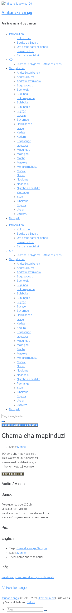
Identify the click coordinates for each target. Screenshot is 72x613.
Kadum (21, 136)
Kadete (21, 132)
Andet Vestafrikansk (29, 81)
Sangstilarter (17, 68)
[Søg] (45, 610)
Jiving (20, 128)
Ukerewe (22, 213)
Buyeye (21, 115)
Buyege (21, 111)
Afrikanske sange (17, 12)
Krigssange (24, 141)
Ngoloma (22, 179)
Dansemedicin (25, 51)
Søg (4, 609)
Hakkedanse (24, 123)
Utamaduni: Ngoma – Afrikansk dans (39, 64)
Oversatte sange (26, 548)
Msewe (21, 171)
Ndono (21, 175)
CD (11, 59)
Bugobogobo (25, 85)
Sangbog (42, 548)
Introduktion (16, 34)
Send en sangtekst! (28, 55)
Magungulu (24, 149)
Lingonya (22, 145)
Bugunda (22, 93)
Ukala (20, 209)
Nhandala (23, 183)
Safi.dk (31, 602)
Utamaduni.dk (46, 598)
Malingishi (23, 153)
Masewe (22, 162)
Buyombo (23, 119)
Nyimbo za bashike (28, 188)
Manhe (21, 158)
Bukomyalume (26, 98)
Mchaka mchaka (27, 166)
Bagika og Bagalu (27, 42)
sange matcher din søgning (20, 425)
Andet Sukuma (26, 76)
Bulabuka (22, 102)
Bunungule (23, 106)
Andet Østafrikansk (28, 72)
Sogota (21, 205)
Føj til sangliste (12, 474)
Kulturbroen (24, 38)
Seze (20, 196)
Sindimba (22, 200)
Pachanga (23, 192)
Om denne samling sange (32, 46)
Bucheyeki (23, 89)
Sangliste (14, 218)
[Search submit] (3, 421)
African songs (10, 598)
